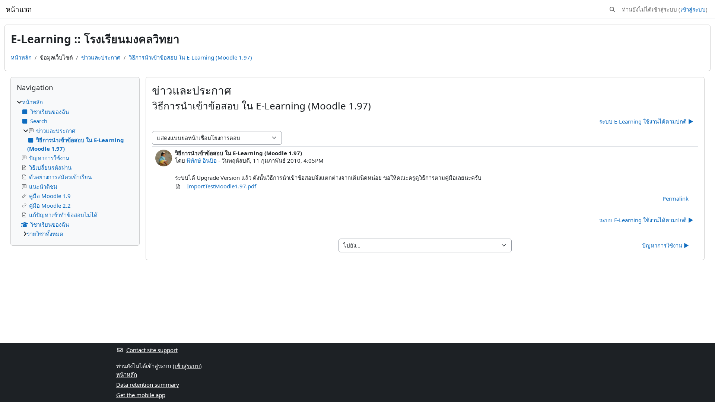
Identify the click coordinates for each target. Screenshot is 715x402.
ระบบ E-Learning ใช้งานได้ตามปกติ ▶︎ (646, 121)
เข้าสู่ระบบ (693, 9)
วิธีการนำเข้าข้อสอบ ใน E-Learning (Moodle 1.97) (190, 57)
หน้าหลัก (21, 57)
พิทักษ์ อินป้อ (202, 160)
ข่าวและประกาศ (101, 57)
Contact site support (152, 350)
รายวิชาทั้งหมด (45, 233)
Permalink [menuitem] (675, 198)
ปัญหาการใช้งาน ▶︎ (665, 245)
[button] (612, 9)
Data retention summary (147, 384)
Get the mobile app (140, 395)
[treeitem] (75, 168)
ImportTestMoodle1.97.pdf (220, 186)
